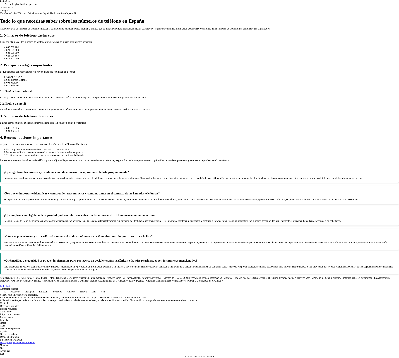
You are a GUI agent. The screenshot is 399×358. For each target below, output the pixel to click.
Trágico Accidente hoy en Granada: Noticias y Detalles (61, 280)
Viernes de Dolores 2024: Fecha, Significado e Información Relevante (197, 278)
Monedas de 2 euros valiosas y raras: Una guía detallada (77, 278)
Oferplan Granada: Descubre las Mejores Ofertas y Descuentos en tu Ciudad (183, 280)
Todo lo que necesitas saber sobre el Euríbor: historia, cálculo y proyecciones (272, 278)
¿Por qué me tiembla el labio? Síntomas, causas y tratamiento (342, 278)
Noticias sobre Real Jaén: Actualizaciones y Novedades (134, 278)
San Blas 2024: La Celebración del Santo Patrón (24, 278)
